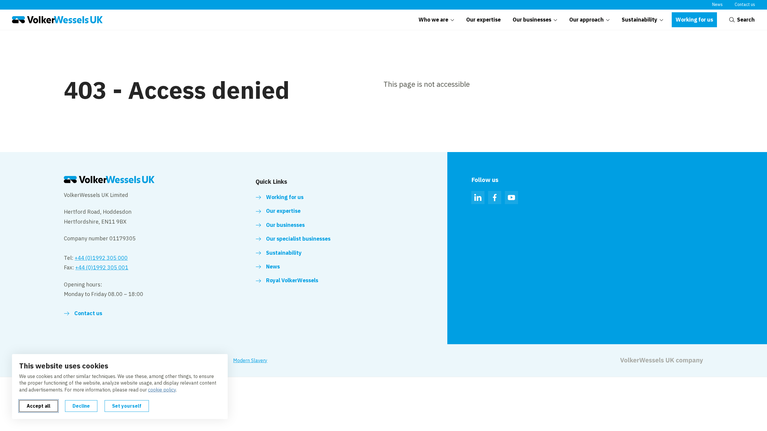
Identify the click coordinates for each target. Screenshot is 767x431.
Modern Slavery (250, 360)
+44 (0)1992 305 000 (101, 257)
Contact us (745, 4)
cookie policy (162, 390)
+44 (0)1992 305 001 (101, 267)
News (717, 4)
